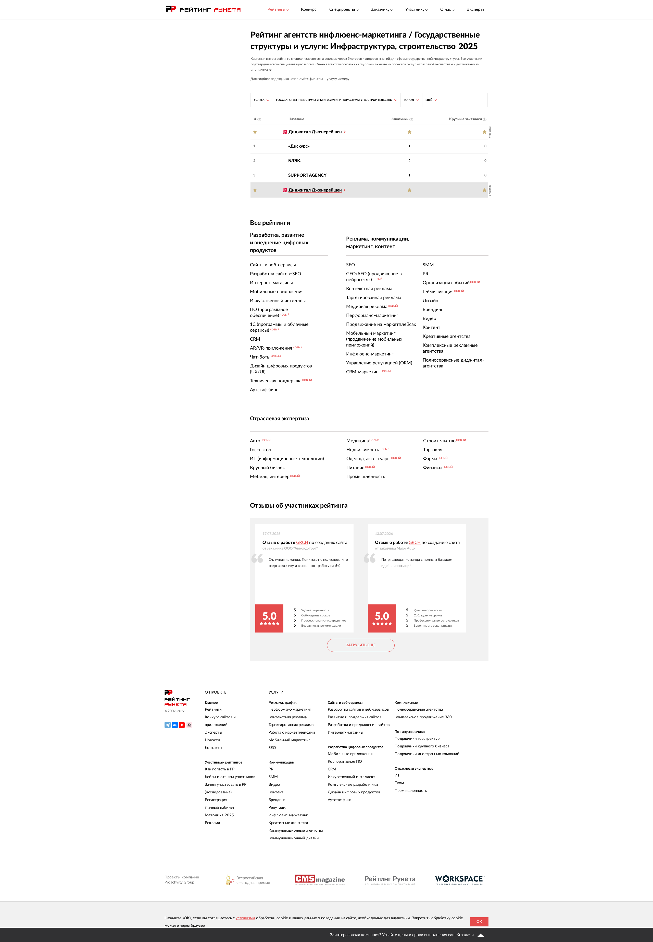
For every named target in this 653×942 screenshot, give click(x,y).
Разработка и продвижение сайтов (359, 725)
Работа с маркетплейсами (292, 732)
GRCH (302, 542)
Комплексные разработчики (353, 784)
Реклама (212, 823)
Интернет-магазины (345, 732)
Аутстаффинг (339, 800)
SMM (273, 777)
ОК (479, 922)
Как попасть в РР (219, 769)
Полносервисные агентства (419, 709)
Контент (276, 792)
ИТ (397, 775)
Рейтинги (213, 709)
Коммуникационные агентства (296, 830)
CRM (332, 769)
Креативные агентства (288, 823)
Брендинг (277, 800)
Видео (274, 784)
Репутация (278, 807)
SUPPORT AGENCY (307, 175)
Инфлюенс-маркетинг (288, 815)
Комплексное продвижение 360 (423, 717)
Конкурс (309, 9)
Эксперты (476, 9)
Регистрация (216, 800)
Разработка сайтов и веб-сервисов (358, 709)
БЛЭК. (294, 161)
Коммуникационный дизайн (294, 838)
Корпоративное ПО (345, 762)
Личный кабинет (220, 807)
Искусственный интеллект (351, 777)
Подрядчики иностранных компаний (427, 754)
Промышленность (411, 791)
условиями (245, 918)
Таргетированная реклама (291, 725)
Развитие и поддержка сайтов (354, 717)
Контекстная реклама (288, 717)
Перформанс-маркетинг (290, 709)
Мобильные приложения (350, 754)
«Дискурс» (299, 146)
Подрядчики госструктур (417, 739)
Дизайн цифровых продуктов (354, 792)
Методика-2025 (219, 815)
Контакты (213, 748)
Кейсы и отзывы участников (230, 777)
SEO (272, 748)
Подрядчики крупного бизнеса (422, 746)
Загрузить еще (360, 645)
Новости (212, 740)
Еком (399, 783)
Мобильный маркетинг (289, 740)
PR (271, 769)
